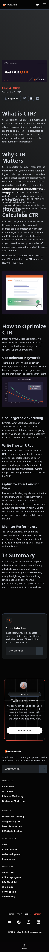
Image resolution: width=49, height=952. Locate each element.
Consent (37, 914)
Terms (11, 914)
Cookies (27, 914)
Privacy (19, 914)
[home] (12, 5)
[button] (37, 5)
